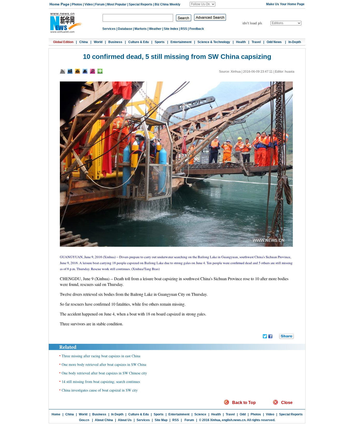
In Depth (117, 414)
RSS (184, 29)
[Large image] (92, 71)
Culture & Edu (138, 42)
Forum (100, 4)
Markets (140, 29)
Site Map (161, 420)
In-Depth (294, 42)
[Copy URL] (85, 71)
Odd (243, 414)
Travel (256, 42)
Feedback (196, 29)
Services (109, 29)
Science (200, 414)
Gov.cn (84, 420)
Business (115, 42)
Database (125, 29)
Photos (77, 4)
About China (104, 420)
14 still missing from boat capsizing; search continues (101, 381)
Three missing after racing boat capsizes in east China (101, 355)
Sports (160, 42)
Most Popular (116, 4)
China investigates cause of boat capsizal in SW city (100, 390)
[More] (100, 71)
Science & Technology (213, 42)
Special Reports (140, 4)
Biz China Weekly (167, 4)
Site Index (171, 29)
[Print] (77, 71)
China (83, 42)
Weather (155, 29)
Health (241, 42)
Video (88, 4)
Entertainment (181, 42)
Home (56, 414)
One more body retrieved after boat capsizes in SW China (104, 364)
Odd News (274, 42)
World (98, 42)
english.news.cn (233, 420)
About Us (125, 420)
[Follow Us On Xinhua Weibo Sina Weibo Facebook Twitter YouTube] (202, 4)
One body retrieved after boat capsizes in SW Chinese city (104, 373)
